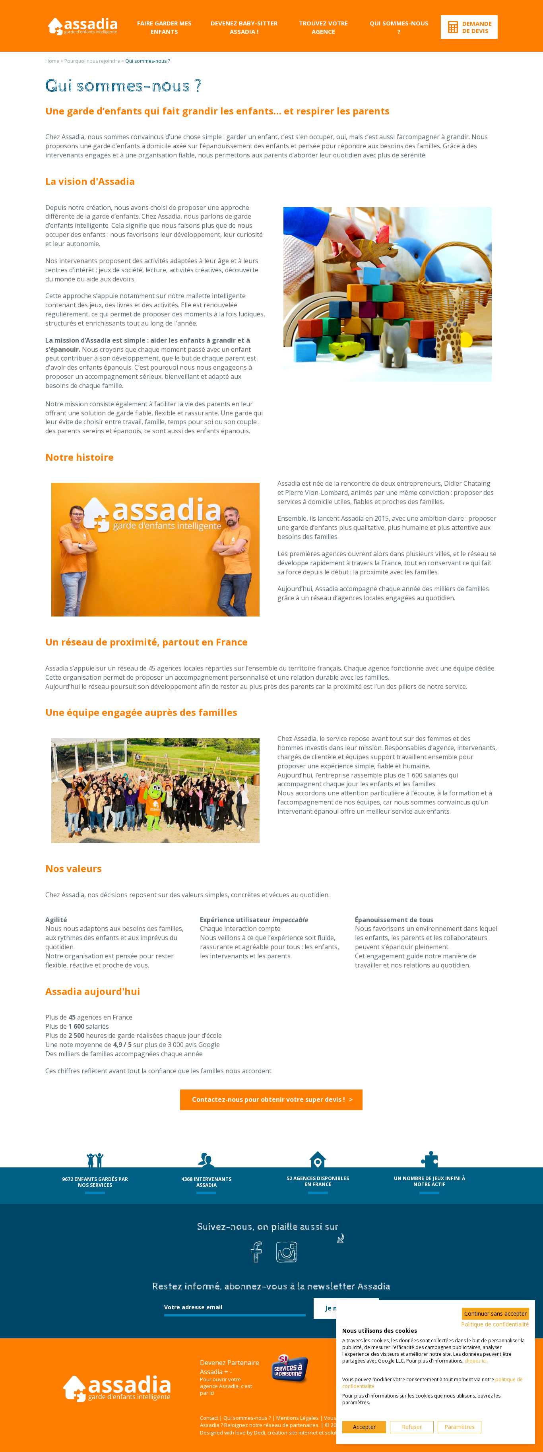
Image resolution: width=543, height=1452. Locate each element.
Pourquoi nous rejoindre (92, 61)
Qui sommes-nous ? (399, 27)
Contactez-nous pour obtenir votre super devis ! (268, 1099)
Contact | (211, 1417)
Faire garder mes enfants (164, 27)
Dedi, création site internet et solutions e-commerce (316, 1432)
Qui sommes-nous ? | (249, 1417)
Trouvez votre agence (323, 27)
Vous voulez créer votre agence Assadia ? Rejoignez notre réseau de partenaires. (300, 1421)
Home (52, 61)
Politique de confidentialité (495, 1324)
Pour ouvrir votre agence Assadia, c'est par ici (226, 1386)
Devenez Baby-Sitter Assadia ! (244, 27)
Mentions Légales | (299, 1417)
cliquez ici (476, 1360)
